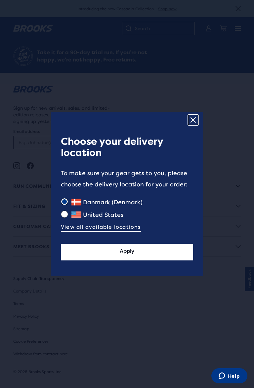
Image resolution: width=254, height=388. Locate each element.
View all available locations (101, 227)
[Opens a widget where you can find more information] (229, 376)
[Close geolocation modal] (193, 120)
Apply (127, 251)
